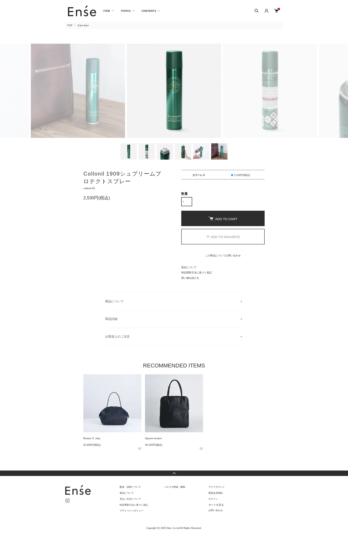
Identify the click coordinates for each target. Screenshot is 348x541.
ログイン (213, 499)
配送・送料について (130, 487)
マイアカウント (216, 487)
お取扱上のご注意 (117, 336)
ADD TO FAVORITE (225, 237)
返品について (188, 267)
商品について (114, 301)
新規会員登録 (215, 493)
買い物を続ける (190, 277)
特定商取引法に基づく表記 (196, 272)
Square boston (153, 438)
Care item (83, 25)
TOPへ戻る (174, 473)
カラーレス (111, 319)
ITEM (106, 10)
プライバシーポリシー (131, 510)
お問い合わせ (215, 510)
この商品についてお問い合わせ (223, 255)
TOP (69, 25)
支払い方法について (130, 499)
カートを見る (216, 504)
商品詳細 (111, 319)
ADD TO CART (226, 219)
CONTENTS (149, 10)
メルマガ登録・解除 (174, 487)
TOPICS (126, 10)
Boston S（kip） (92, 438)
